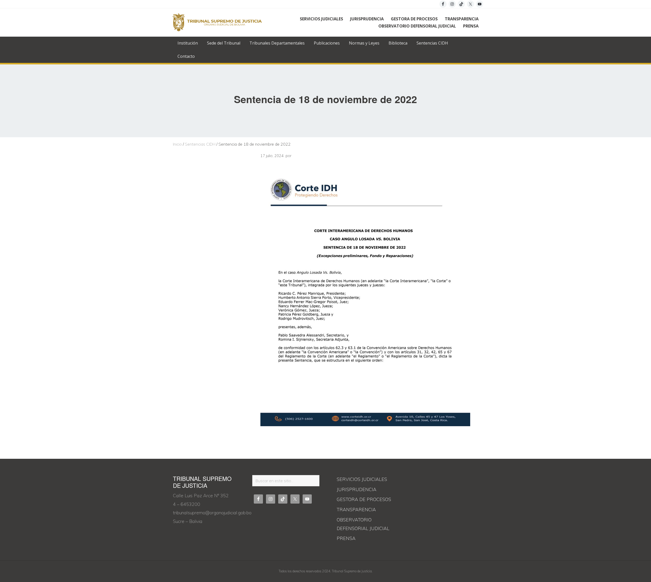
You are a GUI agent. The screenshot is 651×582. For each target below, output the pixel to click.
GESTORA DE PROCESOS (364, 499)
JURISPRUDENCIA (356, 489)
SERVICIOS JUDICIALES (362, 479)
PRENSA (346, 538)
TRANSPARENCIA (356, 509)
